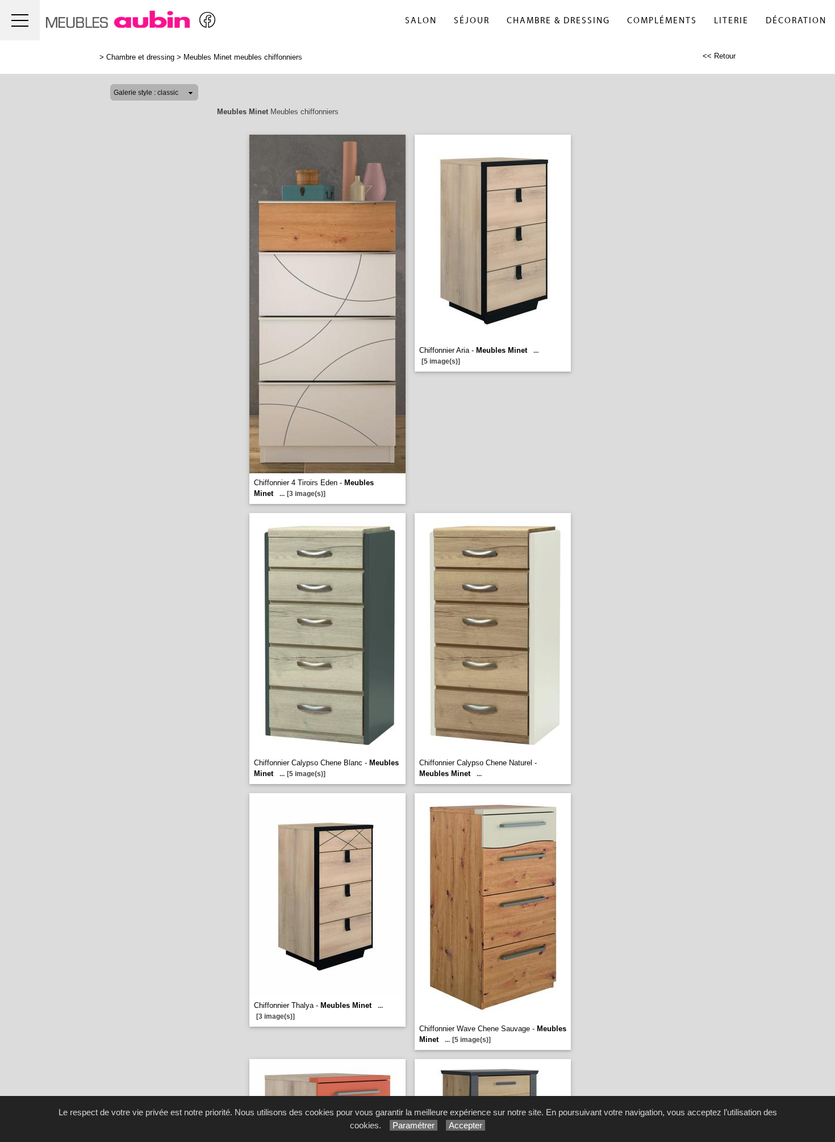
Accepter (465, 1125)
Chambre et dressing (140, 57)
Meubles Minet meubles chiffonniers (242, 57)
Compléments (662, 21)
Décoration (796, 21)
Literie (731, 21)
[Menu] (20, 20)
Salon (421, 21)
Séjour (472, 21)
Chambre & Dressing (558, 21)
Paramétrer (413, 1125)
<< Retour (719, 56)
